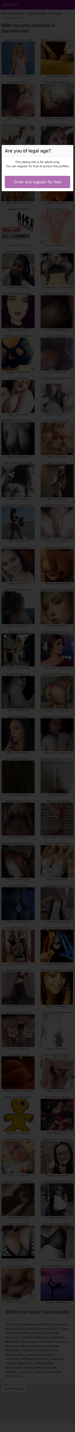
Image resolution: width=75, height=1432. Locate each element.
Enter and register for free (37, 182)
